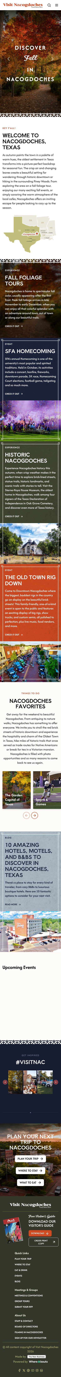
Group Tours (22, 1301)
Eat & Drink (21, 1270)
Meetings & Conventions (29, 1295)
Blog (17, 1281)
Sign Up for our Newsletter (30, 1338)
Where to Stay (22, 1264)
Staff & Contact (24, 1321)
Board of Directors (26, 1326)
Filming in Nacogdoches (29, 1332)
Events (18, 1276)
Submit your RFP (24, 1307)
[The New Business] (36, 1356)
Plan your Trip (23, 1259)
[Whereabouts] (38, 1361)
